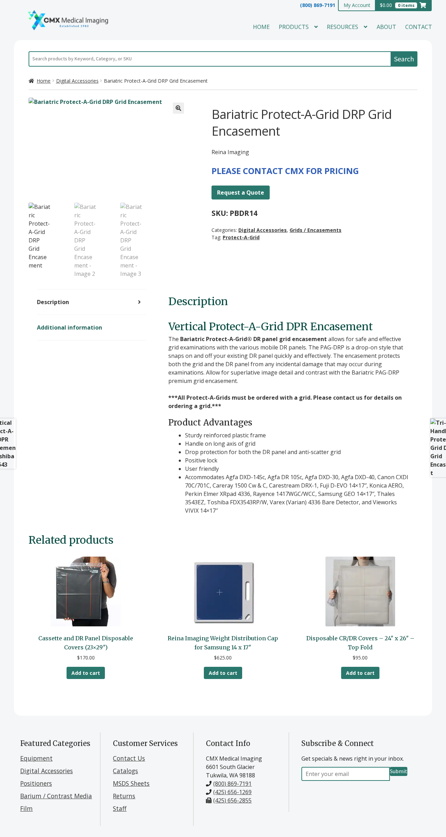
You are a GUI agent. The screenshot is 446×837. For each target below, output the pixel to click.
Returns (124, 796)
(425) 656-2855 (232, 800)
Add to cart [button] (85, 673)
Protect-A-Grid (241, 237)
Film (26, 808)
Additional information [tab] (69, 327)
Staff (119, 808)
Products (294, 27)
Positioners (36, 783)
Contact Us (129, 758)
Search (404, 58)
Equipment (36, 758)
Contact (418, 27)
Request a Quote (240, 192)
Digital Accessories (77, 80)
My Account (357, 5)
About (386, 27)
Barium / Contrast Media (56, 796)
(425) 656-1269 (232, 792)
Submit (398, 771)
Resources (342, 27)
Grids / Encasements (315, 230)
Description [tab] (53, 302)
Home (261, 27)
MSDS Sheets (131, 783)
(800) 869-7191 (317, 5)
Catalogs (125, 771)
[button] (178, 108)
